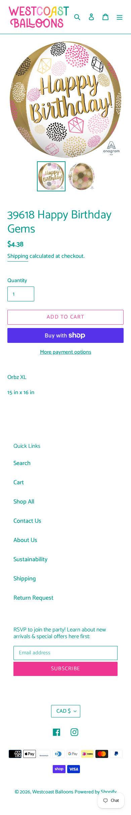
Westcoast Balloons (52, 792)
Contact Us (27, 521)
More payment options (65, 352)
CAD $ (63, 711)
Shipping (17, 256)
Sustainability (30, 559)
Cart (18, 483)
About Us (25, 540)
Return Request (33, 598)
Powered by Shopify (96, 792)
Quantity (17, 281)
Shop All (23, 502)
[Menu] (120, 17)
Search (22, 463)
